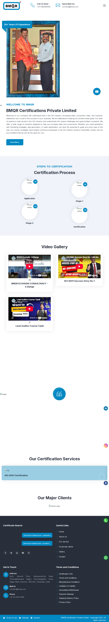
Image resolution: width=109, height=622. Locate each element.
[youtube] (23, 553)
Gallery (62, 552)
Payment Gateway (66, 594)
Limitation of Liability (67, 586)
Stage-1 (79, 201)
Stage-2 (29, 223)
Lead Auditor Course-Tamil (30, 326)
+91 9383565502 (43, 7)
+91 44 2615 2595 (17, 597)
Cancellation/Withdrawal (69, 590)
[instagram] (29, 553)
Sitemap (25, 618)
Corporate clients (66, 547)
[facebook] (5, 553)
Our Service (64, 542)
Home (61, 532)
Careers (37, 618)
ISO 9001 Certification (16, 475)
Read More (14, 142)
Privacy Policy (65, 602)
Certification (79, 227)
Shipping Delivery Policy (69, 598)
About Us (63, 537)
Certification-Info (66, 574)
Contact (62, 557)
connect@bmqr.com (70, 7)
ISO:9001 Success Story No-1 (79, 281)
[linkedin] (17, 553)
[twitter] (11, 553)
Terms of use (11, 618)
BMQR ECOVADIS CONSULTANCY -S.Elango (29, 285)
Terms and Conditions (68, 578)
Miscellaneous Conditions (69, 582)
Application (29, 198)
